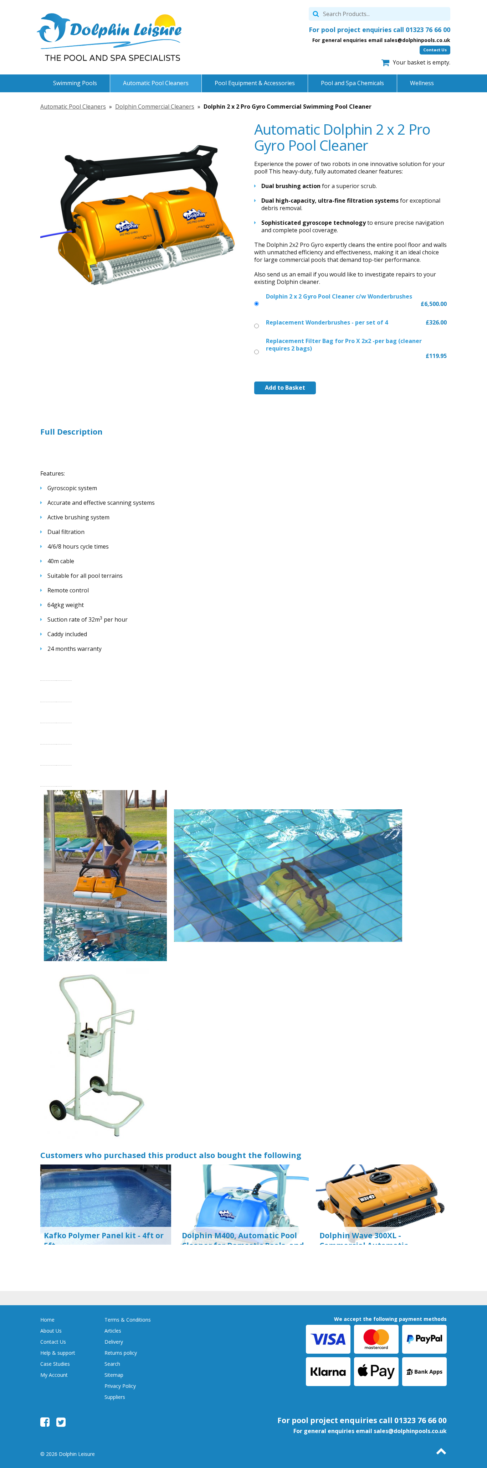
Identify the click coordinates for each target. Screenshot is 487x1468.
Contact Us (435, 49)
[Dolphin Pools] (109, 37)
